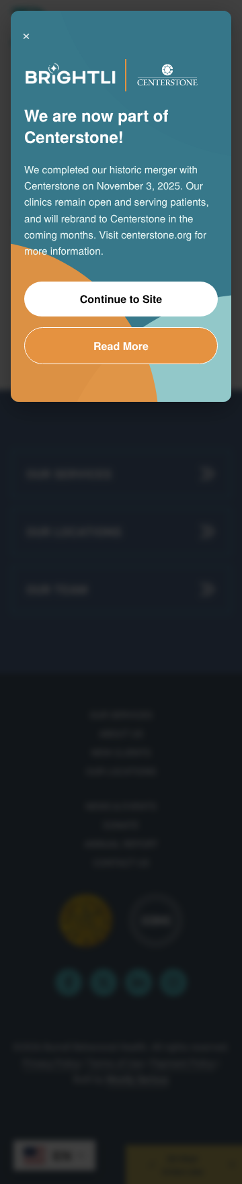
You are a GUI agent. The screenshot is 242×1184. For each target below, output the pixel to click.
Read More (121, 345)
